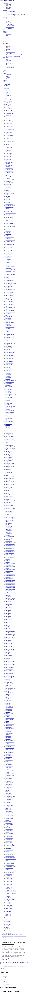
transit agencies (9, 776)
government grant (9, 432)
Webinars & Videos (10, 27)
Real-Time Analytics (10, 667)
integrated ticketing (10, 443)
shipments (8, 715)
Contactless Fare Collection (9, 264)
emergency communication (9, 324)
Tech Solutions (9, 757)
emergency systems (10, 342)
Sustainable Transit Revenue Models (10, 748)
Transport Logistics (10, 856)
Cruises (7, 282)
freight (7, 415)
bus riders (8, 190)
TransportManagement (11, 893)
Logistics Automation (10, 477)
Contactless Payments (10, 268)
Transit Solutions (9, 836)
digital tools (8, 306)
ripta (7, 697)
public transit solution (10, 632)
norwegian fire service (10, 548)
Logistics (7, 96)
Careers (7, 38)
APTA (7, 152)
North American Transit (11, 542)
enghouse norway (9, 358)
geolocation (8, 429)
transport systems (10, 865)
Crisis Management (10, 279)
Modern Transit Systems (9, 524)
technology (8, 758)
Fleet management (10, 412)
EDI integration (9, 316)
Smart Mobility (9, 725)
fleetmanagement (9, 413)
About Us (5, 32)
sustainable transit (10, 746)
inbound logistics (9, 439)
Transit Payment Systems (9, 819)
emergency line (9, 333)
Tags (6, 85)
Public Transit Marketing (9, 629)
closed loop (8, 231)
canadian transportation (11, 213)
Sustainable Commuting (8, 738)
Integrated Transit (9, 445)
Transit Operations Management (10, 807)
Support (5, 31)
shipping (7, 716)
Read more (4, 959)
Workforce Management (8, 913)
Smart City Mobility (10, 724)
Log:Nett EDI (8, 469)
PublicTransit (8, 654)
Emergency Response (10, 337)
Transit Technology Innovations (10, 846)
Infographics (8, 20)
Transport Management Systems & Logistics (15, 14)
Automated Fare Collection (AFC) (9, 168)
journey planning (9, 457)
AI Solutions (8, 143)
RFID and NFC (9, 682)
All (6, 90)
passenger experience (10, 583)
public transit (8, 605)
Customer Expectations (11, 283)
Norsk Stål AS (9, 541)
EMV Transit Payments (10, 348)
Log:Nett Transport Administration (10, 471)
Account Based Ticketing (9, 124)
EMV (7, 345)
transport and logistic (10, 853)
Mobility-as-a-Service (10, 518)
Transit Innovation (9, 801)
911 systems (8, 120)
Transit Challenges (10, 787)
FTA (6, 420)
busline (7, 195)
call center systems (10, 201)
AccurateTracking (9, 132)
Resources (5, 17)
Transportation (9, 874)
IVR (6, 450)
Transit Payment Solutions (9, 816)
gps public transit (9, 433)
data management (9, 294)
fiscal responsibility (10, 410)
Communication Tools (10, 240)
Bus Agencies (8, 184)
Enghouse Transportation (9, 368)
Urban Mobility (9, 898)
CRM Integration (9, 280)
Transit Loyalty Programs (9, 803)
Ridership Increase (10, 695)
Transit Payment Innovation (9, 813)
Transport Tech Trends (11, 866)
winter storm (8, 910)
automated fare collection (9, 157)
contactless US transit (10, 274)
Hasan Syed (8, 924)
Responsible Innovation (11, 681)
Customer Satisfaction (10, 289)
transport (8, 851)
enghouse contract (10, 355)
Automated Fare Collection (9, 163)
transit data (8, 791)
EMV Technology (9, 346)
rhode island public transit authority (10, 684)
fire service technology (10, 406)
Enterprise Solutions (10, 382)
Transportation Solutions (9, 885)
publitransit (8, 657)
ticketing (7, 761)
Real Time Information (10, 660)
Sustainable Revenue (10, 745)
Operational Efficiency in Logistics (10, 576)
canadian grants (9, 211)
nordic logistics (9, 539)
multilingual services (10, 527)
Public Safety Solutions (11, 599)
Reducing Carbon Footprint (9, 678)
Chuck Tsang (8, 923)
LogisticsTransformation (11, 489)
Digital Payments (9, 304)
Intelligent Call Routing (10, 448)
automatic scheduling (10, 180)
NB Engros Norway (10, 536)
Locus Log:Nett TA (10, 466)
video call (8, 904)
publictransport (9, 655)
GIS (6, 430)
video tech (8, 907)
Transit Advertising (10, 775)
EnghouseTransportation (11, 380)
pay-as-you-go (9, 590)
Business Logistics (10, 193)
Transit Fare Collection (10, 112)
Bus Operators (9, 189)
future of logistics (9, 421)
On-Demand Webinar (10, 557)
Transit (7, 772)
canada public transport (11, 210)
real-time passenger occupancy (10, 674)
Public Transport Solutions (9, 647)
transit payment (9, 811)
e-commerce (8, 313)
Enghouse (8, 349)
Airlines (7, 144)
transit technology (9, 844)
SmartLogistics (9, 730)
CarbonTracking (9, 222)
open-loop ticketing (10, 571)
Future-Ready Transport (9, 425)
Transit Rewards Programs (9, 825)
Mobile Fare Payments (10, 508)
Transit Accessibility (10, 773)
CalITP (7, 198)
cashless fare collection (11, 226)
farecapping (8, 398)
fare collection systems (11, 394)
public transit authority (10, 621)
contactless (8, 260)
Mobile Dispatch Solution (9, 506)
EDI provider (8, 318)
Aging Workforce (9, 135)
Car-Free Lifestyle (9, 217)
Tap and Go (8, 754)
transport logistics (10, 854)
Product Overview (10, 24)
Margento (8, 498)
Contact (4, 41)
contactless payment (10, 266)
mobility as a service (10, 515)
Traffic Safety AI (9, 767)
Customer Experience (10, 285)
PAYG (7, 592)
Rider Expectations (10, 686)
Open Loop (8, 560)
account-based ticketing (11, 129)
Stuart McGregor (9, 926)
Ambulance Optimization (8, 149)
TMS (7, 763)
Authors (7, 87)
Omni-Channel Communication (9, 555)
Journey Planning (9, 451)
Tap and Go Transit (10, 755)
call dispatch (8, 202)
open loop (8, 559)
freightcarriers (9, 418)
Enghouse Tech (9, 360)
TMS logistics (9, 764)
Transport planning (10, 863)
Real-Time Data (9, 669)
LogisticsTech (9, 487)
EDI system (8, 321)
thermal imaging (9, 760)
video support (9, 905)
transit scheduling (9, 833)
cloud (7, 235)
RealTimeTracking (10, 676)
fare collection (9, 386)
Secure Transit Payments (9, 704)
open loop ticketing (10, 565)
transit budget (9, 784)
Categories (7, 84)
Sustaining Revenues (10, 752)
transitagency (8, 848)
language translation (10, 463)
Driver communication (10, 312)
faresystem (8, 400)
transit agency (9, 780)
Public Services (9, 604)
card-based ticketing (10, 223)
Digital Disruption (9, 301)
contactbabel (8, 259)
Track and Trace (9, 766)
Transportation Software (9, 882)
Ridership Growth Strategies (9, 693)
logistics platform (9, 480)
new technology (9, 538)
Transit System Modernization (9, 840)
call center (8, 199)
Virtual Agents (9, 908)
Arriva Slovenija (9, 153)
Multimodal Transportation (9, 530)
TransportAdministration (11, 871)
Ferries (7, 402)
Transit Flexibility (9, 799)
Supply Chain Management (8, 735)
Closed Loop (8, 234)
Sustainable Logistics (10, 740)
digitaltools (8, 309)
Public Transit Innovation (9, 626)
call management (9, 204)
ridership (7, 691)
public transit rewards (10, 631)
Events (4, 30)
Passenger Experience (10, 99)
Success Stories (9, 22)
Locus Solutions (9, 468)
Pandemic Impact (9, 578)
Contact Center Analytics (9, 248)
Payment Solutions (10, 593)
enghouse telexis (9, 361)
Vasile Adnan (8, 929)
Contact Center (9, 246)
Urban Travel (8, 901)
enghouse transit (9, 363)
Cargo (7, 225)
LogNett (7, 490)
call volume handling (10, 205)
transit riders (8, 827)
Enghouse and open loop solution (10, 353)
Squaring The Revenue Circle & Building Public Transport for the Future (13, 943)
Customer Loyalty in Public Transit (10, 287)
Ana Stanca (8, 921)
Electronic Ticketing (10, 322)
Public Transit (9, 106)
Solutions (5, 10)
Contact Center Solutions (9, 257)
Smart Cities (8, 722)
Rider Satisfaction (9, 690)
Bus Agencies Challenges (8, 186)
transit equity (8, 793)
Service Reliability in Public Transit (10, 708)
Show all (7, 88)
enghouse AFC (9, 351)
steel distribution (9, 733)
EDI (6, 315)
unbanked (8, 896)
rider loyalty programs (10, 688)
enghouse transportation (9, 371)
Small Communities (10, 718)
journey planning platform (9, 461)
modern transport (9, 526)
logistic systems (9, 474)
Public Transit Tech (10, 635)
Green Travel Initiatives (11, 435)
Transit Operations (10, 805)
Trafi (7, 769)
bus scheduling (9, 192)
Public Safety (9, 13)
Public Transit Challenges (9, 623)
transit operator (9, 809)
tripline (7, 894)
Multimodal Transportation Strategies (9, 534)
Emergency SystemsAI (10, 343)
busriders (8, 196)
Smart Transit (8, 727)
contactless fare (9, 262)
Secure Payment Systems (9, 701)
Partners (8, 37)
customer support (9, 292)
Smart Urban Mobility (10, 728)
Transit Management (10, 11)
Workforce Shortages (10, 916)
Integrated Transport (10, 447)
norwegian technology (10, 551)
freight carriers (9, 416)
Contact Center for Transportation (13, 15)
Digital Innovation (9, 303)
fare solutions (9, 395)
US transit (8, 902)
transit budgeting (9, 785)
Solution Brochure (10, 25)
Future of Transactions (10, 423)
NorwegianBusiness (10, 553)
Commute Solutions (10, 244)
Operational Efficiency (10, 574)
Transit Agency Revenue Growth (9, 782)
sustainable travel (9, 751)
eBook (7, 21)
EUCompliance (9, 383)
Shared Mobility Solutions (9, 711)
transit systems (9, 842)
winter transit (8, 911)
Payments (8, 595)
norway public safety (10, 544)
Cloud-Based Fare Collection (10, 237)
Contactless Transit (10, 272)
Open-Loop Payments (10, 569)
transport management (10, 857)
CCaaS (7, 228)
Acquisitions (8, 34)
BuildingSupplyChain (10, 183)
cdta (6, 229)
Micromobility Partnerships (9, 503)
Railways (8, 658)
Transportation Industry (9, 876)
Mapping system (9, 496)
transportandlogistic (10, 872)
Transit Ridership (9, 829)
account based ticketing (11, 122)
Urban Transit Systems (11, 899)
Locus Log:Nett (9, 465)
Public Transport (9, 639)
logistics (7, 475)
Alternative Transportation (9, 146)
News (7, 35)
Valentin (7, 927)
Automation (8, 181)
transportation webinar (11, 891)
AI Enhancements (9, 138)
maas (7, 492)
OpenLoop (8, 572)
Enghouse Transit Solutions (9, 365)
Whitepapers (9, 28)
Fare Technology (9, 397)
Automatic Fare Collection (9, 177)
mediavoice (8, 499)
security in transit (9, 706)
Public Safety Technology (8, 602)
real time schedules (10, 666)
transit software (9, 835)
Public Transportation (10, 649)
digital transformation (10, 307)
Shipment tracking (9, 713)
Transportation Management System (10, 879)
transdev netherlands (10, 770)
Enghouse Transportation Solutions (9, 378)
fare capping (8, 385)
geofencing (8, 427)
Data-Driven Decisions (10, 300)
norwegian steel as (10, 550)
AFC (6, 134)
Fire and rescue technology (9, 404)
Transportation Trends (11, 890)
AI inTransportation (10, 141)
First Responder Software (9, 408)
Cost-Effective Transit (10, 275)
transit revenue (9, 821)
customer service (9, 291)
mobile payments (9, 509)
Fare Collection (9, 388)
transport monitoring (10, 862)
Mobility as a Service (10, 517)
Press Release (9, 101)
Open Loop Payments (10, 563)
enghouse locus (9, 357)
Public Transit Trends (10, 637)
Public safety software (10, 598)
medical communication (11, 501)
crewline (7, 277)
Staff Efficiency (9, 731)
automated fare (9, 155)
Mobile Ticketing (9, 511)
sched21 (7, 699)
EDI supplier (8, 319)
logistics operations (10, 478)
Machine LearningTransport (10, 494)
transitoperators (9, 850)
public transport (9, 640)
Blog (7, 18)
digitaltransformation (10, 310)
